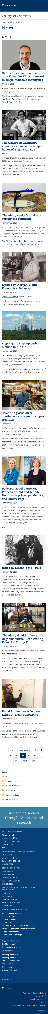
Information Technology (12, 935)
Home (4, 22)
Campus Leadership (11, 961)
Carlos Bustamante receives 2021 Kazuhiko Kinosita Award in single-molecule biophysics (23, 76)
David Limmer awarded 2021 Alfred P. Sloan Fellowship (21, 713)
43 (36, 750)
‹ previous (24, 750)
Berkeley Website (10, 955)
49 (36, 756)
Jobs (3, 938)
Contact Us (6, 922)
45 (12, 756)
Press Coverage (11, 781)
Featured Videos (11, 795)
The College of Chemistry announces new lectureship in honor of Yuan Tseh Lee (23, 146)
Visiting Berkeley (9, 970)
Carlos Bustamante (14, 99)
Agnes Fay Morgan (11, 296)
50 (42, 756)
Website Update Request (12, 947)
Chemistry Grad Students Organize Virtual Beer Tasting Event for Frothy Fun (22, 638)
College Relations (9, 919)
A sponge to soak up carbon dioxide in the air (21, 345)
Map (3, 847)
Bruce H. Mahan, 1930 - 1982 (21, 568)
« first (13, 750)
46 (18, 756)
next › (26, 760)
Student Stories (11, 799)
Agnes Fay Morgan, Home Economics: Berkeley (19, 286)
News (12, 22)
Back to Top (41, 1010)
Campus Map (8, 967)
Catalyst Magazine (12, 785)
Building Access (8, 916)
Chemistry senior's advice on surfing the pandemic (22, 217)
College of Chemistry (16, 15)
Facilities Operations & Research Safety (18, 928)
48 (30, 756)
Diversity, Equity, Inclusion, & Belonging (18, 925)
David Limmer (12, 734)
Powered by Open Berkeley (34, 993)
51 (17, 761)
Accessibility (40, 996)
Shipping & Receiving (10, 941)
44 (42, 750)
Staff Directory (8, 944)
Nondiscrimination (38, 999)
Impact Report (10, 790)
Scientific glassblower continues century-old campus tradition (23, 416)
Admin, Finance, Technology (13, 913)
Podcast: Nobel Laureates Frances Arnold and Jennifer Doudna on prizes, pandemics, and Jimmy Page (23, 493)
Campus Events (9, 964)
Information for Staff (10, 932)
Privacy (42, 1002)
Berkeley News (9, 958)
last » (35, 760)
